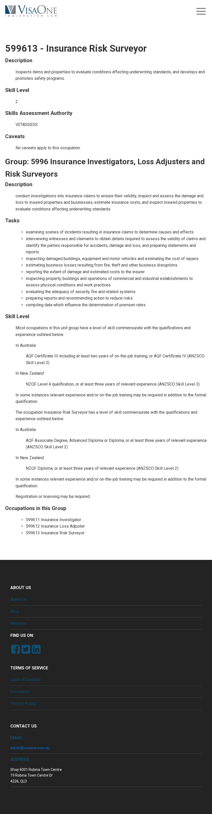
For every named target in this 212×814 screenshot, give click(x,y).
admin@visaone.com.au (30, 748)
